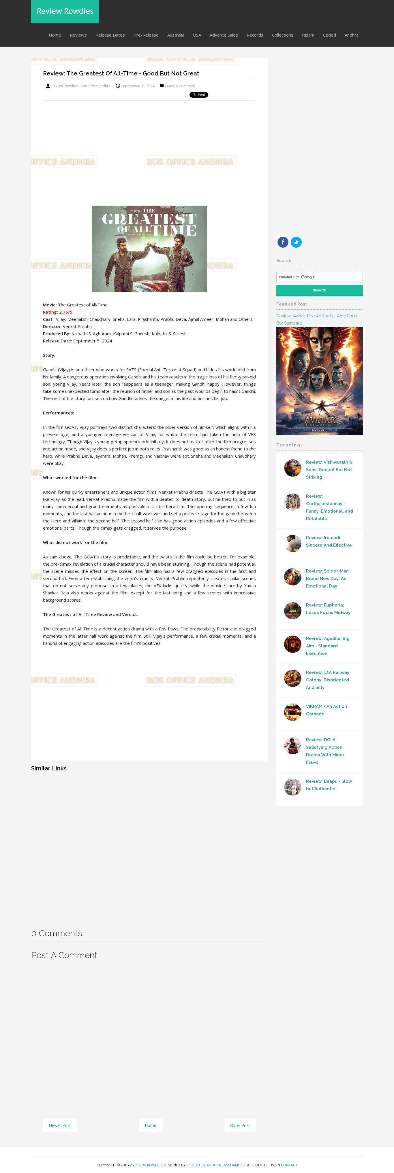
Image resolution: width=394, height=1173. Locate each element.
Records (255, 35)
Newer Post (60, 1125)
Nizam (308, 35)
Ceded (329, 35)
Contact (289, 1165)
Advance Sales (224, 35)
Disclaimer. (233, 1165)
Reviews (78, 35)
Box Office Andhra (203, 1165)
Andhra (352, 35)
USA (197, 35)
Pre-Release (146, 35)
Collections (282, 35)
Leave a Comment (180, 86)
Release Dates (110, 35)
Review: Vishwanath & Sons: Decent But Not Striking (329, 470)
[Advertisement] (149, 151)
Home (55, 35)
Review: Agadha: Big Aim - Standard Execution (328, 646)
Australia (175, 35)
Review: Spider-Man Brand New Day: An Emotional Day (327, 579)
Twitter (296, 242)
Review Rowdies (65, 11)
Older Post (240, 1125)
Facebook (282, 242)
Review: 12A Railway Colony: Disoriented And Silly (327, 680)
